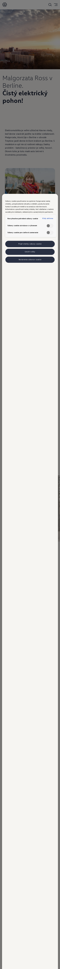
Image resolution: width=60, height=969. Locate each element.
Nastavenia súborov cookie (30, 260)
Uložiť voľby (30, 252)
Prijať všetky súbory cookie (30, 244)
